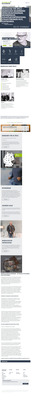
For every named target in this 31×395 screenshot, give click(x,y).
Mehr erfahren (25, 383)
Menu (27, 2)
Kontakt (24, 369)
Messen (2, 372)
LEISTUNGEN (10, 369)
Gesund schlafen (3, 373)
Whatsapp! (25, 27)
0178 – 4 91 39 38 (17, 27)
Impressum (24, 374)
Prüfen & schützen (4, 375)
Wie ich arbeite (17, 372)
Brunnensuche (3, 377)
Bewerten (3, 374)
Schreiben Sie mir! (4, 361)
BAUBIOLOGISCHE (4, 369)
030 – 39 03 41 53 (17, 26)
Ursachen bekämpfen (4, 376)
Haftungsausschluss (25, 375)
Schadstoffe (3, 378)
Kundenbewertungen (18, 373)
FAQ (23, 373)
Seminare (10, 373)
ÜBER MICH (17, 369)
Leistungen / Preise (11, 372)
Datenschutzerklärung (25, 376)
